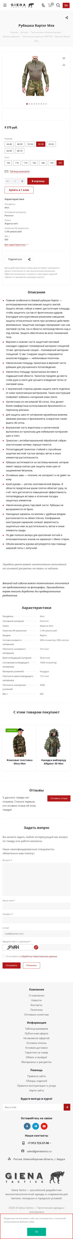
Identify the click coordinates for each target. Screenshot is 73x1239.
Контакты (36, 1005)
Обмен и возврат (36, 1057)
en (66, 5)
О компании (36, 995)
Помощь (36, 1070)
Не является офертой (36, 1038)
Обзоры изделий (36, 1081)
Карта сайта (36, 1090)
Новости (36, 1000)
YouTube (44, 1126)
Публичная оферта (36, 1033)
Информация (36, 1023)
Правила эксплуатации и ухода (36, 1085)
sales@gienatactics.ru (39, 1151)
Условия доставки (36, 1047)
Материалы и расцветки (36, 1062)
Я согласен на (31, 956)
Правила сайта (36, 1076)
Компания (36, 989)
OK (36, 1231)
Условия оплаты (36, 1043)
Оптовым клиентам (36, 1014)
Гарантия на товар (36, 1052)
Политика (36, 1009)
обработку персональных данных (39, 956)
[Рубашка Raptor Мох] (36, 76)
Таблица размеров (36, 1028)
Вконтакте (27, 1126)
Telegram (35, 1126)
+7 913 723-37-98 (38, 1143)
